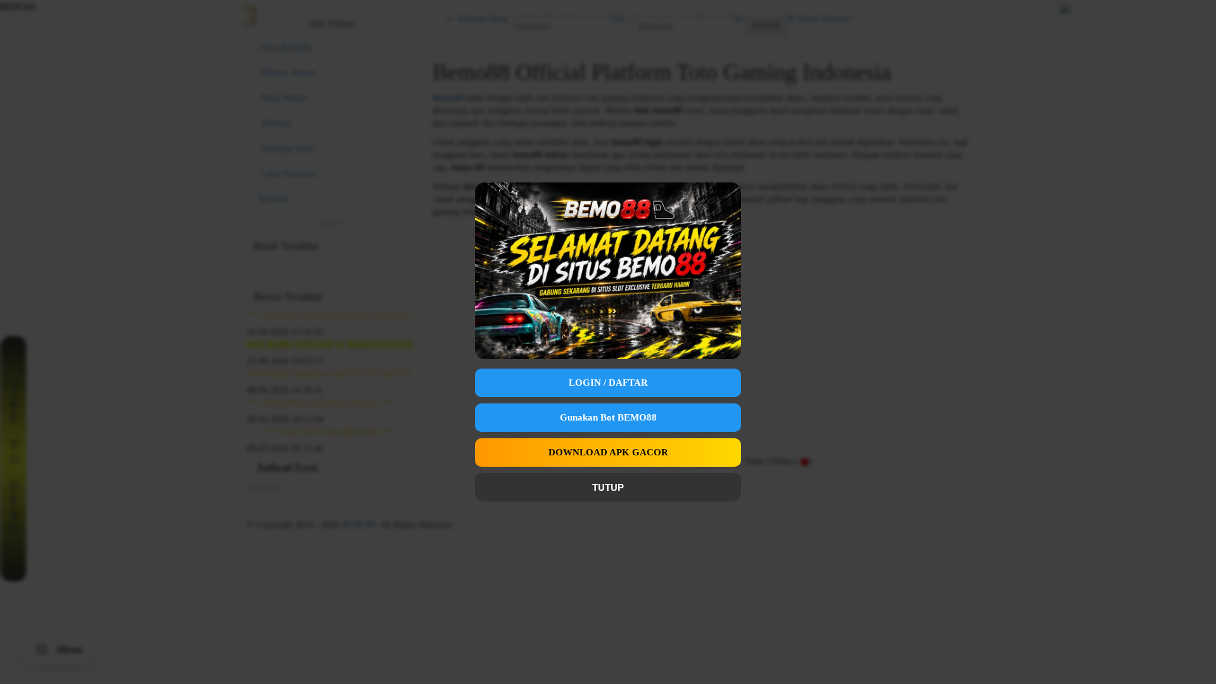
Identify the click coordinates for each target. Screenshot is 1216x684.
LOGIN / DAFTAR (608, 382)
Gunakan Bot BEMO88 (608, 417)
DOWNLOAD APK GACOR (608, 452)
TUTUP (608, 487)
